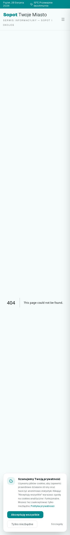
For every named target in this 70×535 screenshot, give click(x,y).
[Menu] (63, 19)
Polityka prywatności (42, 506)
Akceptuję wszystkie (25, 514)
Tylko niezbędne (22, 524)
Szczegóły (57, 524)
